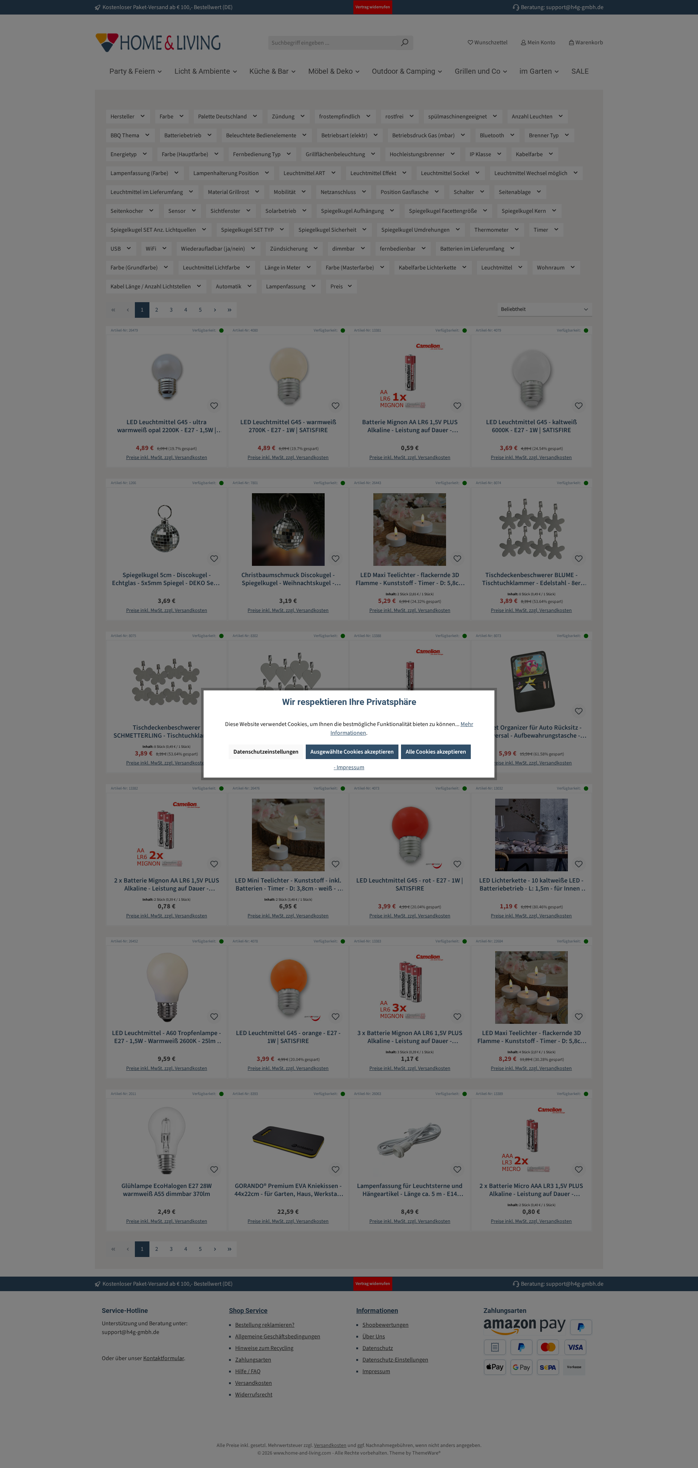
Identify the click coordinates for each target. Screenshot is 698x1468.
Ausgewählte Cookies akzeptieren (352, 752)
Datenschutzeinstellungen (265, 752)
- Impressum (349, 767)
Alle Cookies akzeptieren (436, 752)
